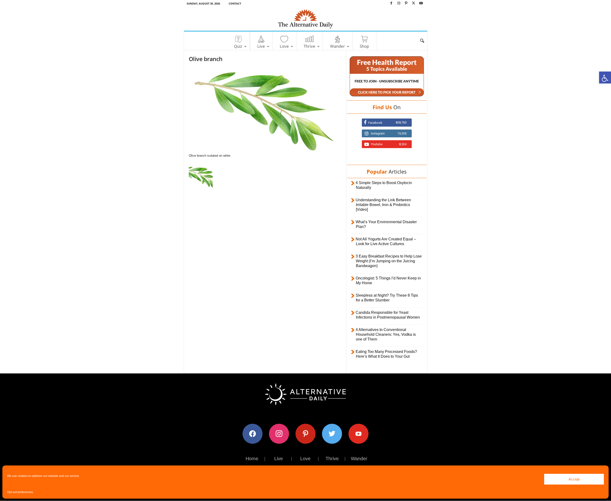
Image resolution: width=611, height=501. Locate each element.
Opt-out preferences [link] (20, 492)
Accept (574, 479)
